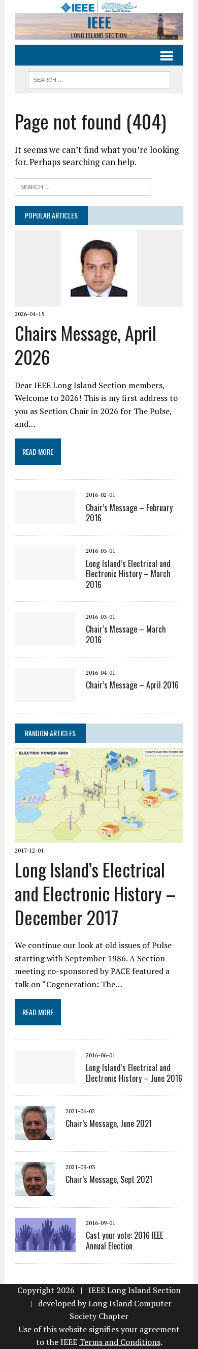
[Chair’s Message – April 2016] (45, 694)
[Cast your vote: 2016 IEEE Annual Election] (45, 1244)
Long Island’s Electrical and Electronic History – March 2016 (128, 574)
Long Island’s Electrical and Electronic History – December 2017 (95, 893)
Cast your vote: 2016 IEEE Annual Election (124, 1240)
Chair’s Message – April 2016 (132, 685)
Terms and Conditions (119, 1341)
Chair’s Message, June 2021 (108, 1123)
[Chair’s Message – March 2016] (45, 638)
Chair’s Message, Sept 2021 (108, 1179)
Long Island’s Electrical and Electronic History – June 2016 (134, 1072)
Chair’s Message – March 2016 (126, 634)
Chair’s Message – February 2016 (129, 512)
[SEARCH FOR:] (99, 78)
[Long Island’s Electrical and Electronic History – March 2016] (45, 573)
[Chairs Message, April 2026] (99, 299)
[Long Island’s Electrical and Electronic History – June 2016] (45, 1077)
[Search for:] (83, 186)
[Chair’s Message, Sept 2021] (35, 1189)
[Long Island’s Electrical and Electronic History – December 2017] (99, 835)
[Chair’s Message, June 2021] (35, 1133)
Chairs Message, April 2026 (85, 344)
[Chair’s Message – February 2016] (45, 517)
